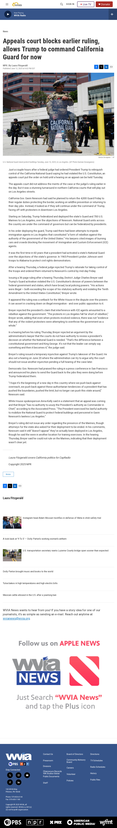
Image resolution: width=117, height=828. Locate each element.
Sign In (70, 4)
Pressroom (48, 761)
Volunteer (71, 774)
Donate (105, 4)
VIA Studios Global (51, 773)
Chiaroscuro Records (52, 771)
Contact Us (48, 754)
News (5, 31)
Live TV (87, 4)
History (93, 773)
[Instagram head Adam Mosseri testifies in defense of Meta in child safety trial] (12, 522)
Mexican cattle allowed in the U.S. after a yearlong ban (29, 595)
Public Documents (51, 776)
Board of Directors (75, 754)
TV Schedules (96, 761)
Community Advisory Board (76, 761)
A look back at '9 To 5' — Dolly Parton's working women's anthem (34, 538)
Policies (70, 781)
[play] (8, 14)
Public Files (95, 780)
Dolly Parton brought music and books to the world (28, 571)
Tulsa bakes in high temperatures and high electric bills (30, 583)
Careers (70, 768)
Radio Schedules (97, 767)
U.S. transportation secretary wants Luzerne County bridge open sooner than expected (65, 550)
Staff (45, 783)
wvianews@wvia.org (16, 618)
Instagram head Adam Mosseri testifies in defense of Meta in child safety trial (62, 518)
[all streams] (113, 14)
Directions (94, 754)
